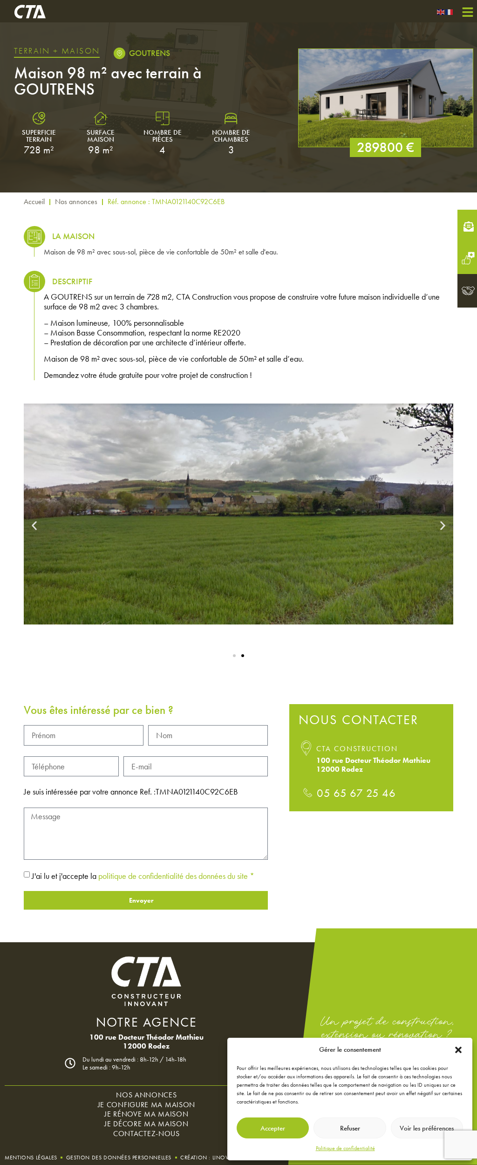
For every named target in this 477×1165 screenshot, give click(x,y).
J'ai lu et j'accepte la (143, 875)
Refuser (350, 1128)
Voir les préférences (427, 1128)
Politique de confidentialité (345, 1148)
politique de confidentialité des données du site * (176, 875)
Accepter (272, 1128)
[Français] (449, 11)
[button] (458, 1050)
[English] (441, 11)
